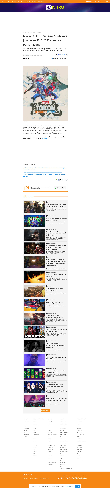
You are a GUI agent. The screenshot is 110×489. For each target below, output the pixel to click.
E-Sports (25, 426)
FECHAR (77, 486)
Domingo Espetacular (64, 451)
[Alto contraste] (24, 58)
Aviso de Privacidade (70, 486)
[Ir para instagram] (98, 1)
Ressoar (78, 453)
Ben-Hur (61, 436)
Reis (61, 466)
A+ (26, 58)
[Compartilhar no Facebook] (58, 54)
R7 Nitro (31, 32)
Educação (50, 438)
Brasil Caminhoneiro (64, 441)
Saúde (49, 460)
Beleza (35, 421)
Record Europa (80, 443)
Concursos (50, 432)
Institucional (81, 419)
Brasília (14, 1)
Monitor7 (49, 451)
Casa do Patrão (63, 445)
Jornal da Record (63, 460)
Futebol (25, 430)
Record (35, 1)
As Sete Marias (63, 428)
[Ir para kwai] (67, 478)
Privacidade (36, 478)
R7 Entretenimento (26, 32)
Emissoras (79, 428)
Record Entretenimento (81, 441)
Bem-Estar (35, 423)
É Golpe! (49, 441)
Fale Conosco (30, 478)
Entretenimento (39, 419)
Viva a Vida (35, 455)
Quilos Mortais (63, 464)
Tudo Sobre (50, 464)
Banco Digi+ (79, 421)
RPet (34, 449)
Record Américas (80, 438)
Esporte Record (63, 453)
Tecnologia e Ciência (52, 462)
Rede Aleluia (79, 449)
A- (28, 58)
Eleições (18, 1)
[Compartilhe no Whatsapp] (62, 54)
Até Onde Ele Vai (63, 430)
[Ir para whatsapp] (82, 478)
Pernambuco (50, 453)
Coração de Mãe (63, 449)
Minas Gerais (50, 449)
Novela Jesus (62, 462)
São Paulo (50, 458)
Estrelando (35, 432)
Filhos (35, 436)
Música (35, 443)
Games (35, 32)
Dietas (35, 430)
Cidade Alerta (62, 447)
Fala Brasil (62, 455)
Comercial (79, 426)
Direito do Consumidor (52, 434)
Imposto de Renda (51, 445)
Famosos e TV (36, 434)
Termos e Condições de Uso (44, 478)
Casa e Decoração (37, 426)
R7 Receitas (36, 447)
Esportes (28, 1)
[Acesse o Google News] (64, 54)
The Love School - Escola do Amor (66, 468)
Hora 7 (49, 443)
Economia (50, 436)
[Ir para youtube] (85, 478)
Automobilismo (27, 421)
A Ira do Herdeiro (63, 423)
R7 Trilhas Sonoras (80, 434)
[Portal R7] (3, 1)
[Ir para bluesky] (58, 478)
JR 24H (32, 1)
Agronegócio (50, 421)
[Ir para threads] (70, 478)
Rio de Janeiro (50, 455)
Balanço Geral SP (63, 434)
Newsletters (79, 430)
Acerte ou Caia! (63, 421)
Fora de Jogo (26, 428)
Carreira (78, 423)
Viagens (35, 451)
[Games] (55, 7)
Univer (78, 455)
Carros (49, 428)
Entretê (23, 1)
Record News (41, 1)
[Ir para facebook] (95, 1)
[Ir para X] (97, 1)
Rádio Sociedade (80, 436)
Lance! (25, 432)
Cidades (49, 430)
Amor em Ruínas (63, 426)
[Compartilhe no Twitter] (56, 54)
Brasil (49, 423)
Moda (35, 441)
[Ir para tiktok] (76, 478)
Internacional (50, 447)
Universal (79, 458)
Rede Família (79, 451)
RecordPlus (79, 432)
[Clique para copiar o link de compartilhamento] (66, 54)
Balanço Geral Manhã (64, 432)
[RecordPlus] (89, 1)
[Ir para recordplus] (73, 478)
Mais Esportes (26, 434)
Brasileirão (26, 423)
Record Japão (79, 445)
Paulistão (25, 436)
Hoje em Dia (62, 458)
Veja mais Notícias (45, 410)
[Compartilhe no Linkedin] (60, 54)
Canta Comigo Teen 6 (64, 443)
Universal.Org (79, 460)
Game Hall (39, 32)
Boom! (61, 438)
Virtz (34, 453)
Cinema (35, 428)
